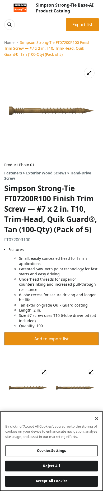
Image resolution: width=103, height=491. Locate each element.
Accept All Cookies (51, 481)
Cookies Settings (51, 450)
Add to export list (51, 339)
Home (9, 42)
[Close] (96, 418)
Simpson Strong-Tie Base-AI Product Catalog (64, 8)
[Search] (9, 24)
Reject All (51, 466)
